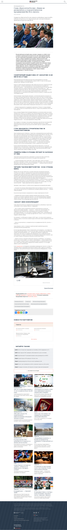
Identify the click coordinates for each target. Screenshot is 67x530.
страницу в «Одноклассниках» (28, 295)
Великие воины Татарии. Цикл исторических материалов (23, 334)
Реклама (16, 517)
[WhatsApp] (21, 313)
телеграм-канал (31, 293)
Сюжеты (18, 324)
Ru (34, 515)
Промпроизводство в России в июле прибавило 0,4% (28, 361)
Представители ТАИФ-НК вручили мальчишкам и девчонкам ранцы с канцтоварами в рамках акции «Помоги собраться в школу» (23, 494)
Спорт (15, 463)
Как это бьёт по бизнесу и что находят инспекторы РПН (43, 416)
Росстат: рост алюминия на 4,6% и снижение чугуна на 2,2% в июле (32, 364)
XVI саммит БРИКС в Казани (22, 329)
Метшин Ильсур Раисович (39, 301)
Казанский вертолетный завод (22, 304)
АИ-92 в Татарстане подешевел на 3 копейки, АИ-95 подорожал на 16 (32, 349)
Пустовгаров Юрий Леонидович (22, 306)
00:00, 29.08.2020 (17, 14)
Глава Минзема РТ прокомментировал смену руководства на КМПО (31, 355)
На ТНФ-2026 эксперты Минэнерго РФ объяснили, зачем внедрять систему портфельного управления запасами (43, 393)
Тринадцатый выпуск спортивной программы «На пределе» (22, 468)
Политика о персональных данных (21, 520)
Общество (16, 489)
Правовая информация (19, 518)
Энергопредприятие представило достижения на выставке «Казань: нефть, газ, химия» (23, 393)
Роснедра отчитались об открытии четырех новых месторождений (31, 367)
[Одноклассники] (18, 313)
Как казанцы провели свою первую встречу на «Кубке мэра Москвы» (43, 495)
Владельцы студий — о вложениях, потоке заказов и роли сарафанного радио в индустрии (42, 470)
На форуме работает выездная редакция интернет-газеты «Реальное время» (23, 417)
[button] (50, 276)
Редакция (16, 515)
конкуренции (19, 246)
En (36, 515)
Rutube (30, 296)
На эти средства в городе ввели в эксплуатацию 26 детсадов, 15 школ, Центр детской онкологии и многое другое (43, 443)
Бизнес (35, 411)
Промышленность (19, 6)
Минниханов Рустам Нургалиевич (39, 304)
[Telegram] (24, 313)
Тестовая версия (17, 526)
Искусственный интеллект (40, 329)
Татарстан (28, 301)
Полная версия (17, 524)
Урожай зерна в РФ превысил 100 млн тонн (26, 358)
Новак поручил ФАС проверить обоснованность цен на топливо (31, 352)
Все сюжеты (34, 339)
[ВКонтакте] (16, 313)
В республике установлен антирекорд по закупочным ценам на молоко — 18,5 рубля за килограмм (23, 443)
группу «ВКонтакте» (41, 293)
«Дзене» (35, 296)
